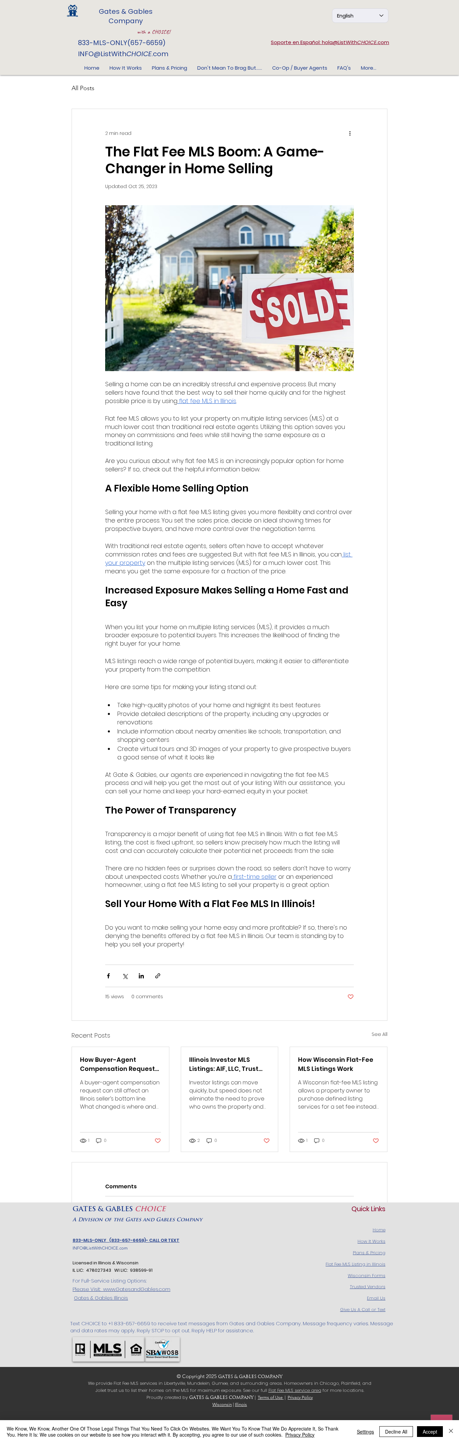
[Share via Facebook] (108, 976)
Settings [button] (365, 1431)
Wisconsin (222, 1404)
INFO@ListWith (102, 54)
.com (160, 54)
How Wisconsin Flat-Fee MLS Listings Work (335, 1064)
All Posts (83, 88)
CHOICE (139, 54)
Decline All (396, 1431)
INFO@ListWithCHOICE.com (100, 1248)
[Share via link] (158, 976)
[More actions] (350, 133)
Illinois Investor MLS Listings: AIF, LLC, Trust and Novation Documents (223, 1064)
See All (379, 1034)
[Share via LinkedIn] (141, 976)
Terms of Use (271, 1397)
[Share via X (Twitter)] (125, 976)
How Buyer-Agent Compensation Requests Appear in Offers (119, 1064)
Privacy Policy (300, 1397)
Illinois (241, 1404)
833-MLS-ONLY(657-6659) (122, 42)
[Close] (451, 1432)
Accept (430, 1431)
